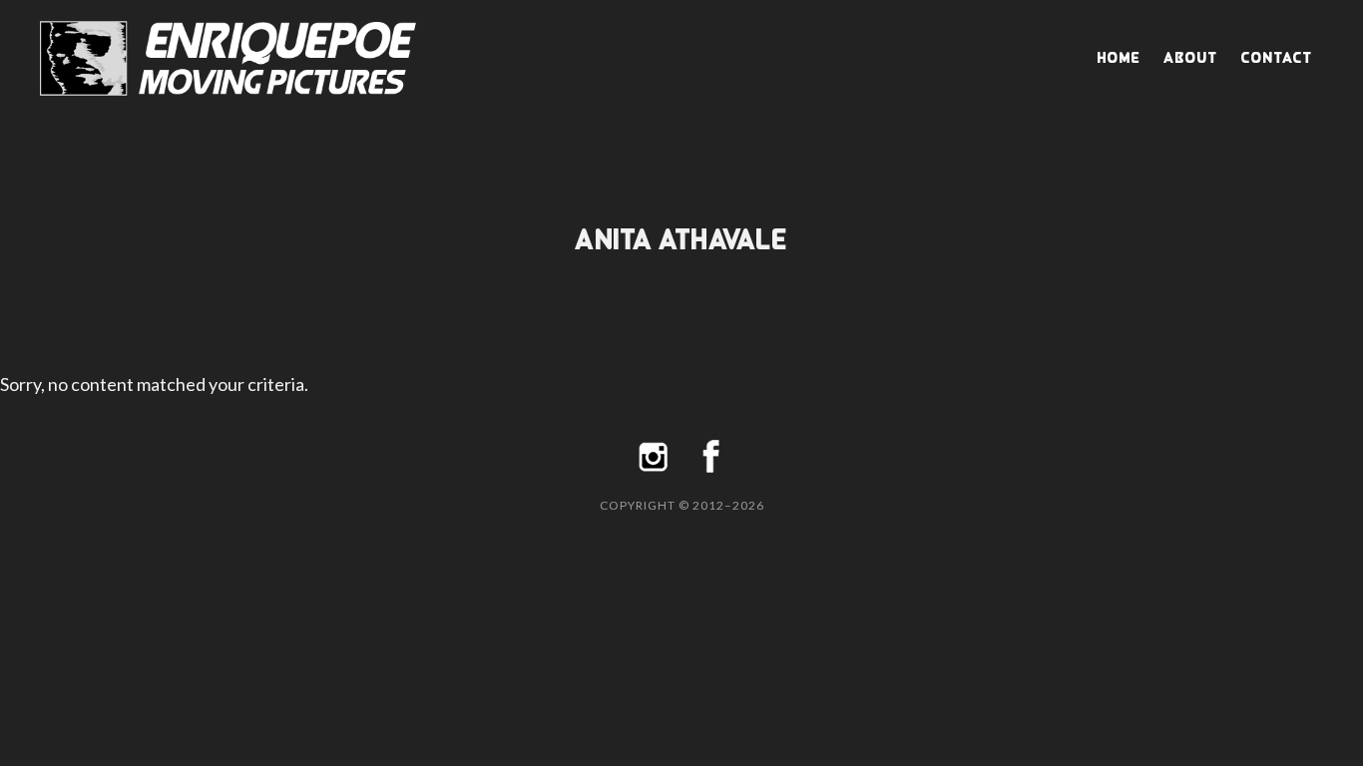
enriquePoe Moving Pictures (239, 58)
